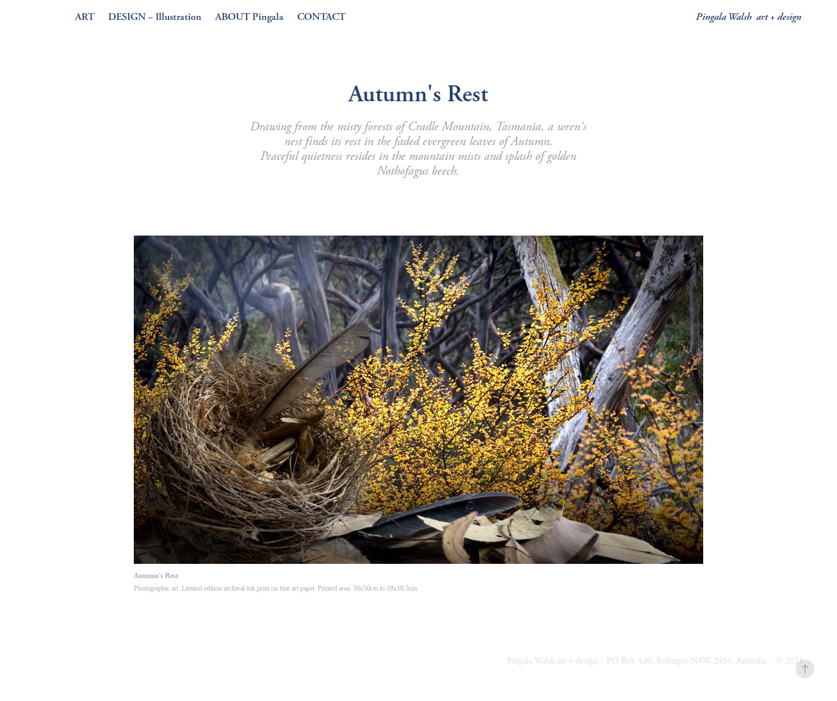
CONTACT (321, 17)
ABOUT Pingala (249, 17)
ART (85, 17)
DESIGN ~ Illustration (155, 17)
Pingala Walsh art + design (748, 17)
